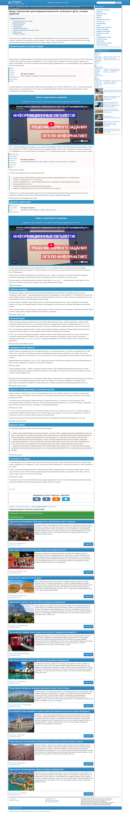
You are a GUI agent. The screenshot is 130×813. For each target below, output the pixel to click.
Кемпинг (99, 15)
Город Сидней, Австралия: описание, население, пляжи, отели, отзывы (39, 688)
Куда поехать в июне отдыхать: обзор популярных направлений (36, 769)
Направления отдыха (14, 545)
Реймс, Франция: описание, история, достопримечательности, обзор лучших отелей (48, 76)
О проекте (57, 3)
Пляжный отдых (101, 39)
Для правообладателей (52, 802)
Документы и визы (102, 33)
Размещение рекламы (52, 800)
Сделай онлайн (101, 14)
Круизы (98, 17)
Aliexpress (99, 12)
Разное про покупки (103, 10)
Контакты (65, 3)
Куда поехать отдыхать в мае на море (25, 578)
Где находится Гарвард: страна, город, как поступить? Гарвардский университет (43, 632)
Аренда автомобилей (103, 31)
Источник (12, 489)
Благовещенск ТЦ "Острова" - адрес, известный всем (38, 210)
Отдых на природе (102, 29)
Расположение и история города (23, 21)
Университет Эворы (19, 34)
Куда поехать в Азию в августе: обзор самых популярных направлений (39, 660)
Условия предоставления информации (21, 811)
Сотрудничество (50, 799)
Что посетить (100, 21)
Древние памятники (19, 23)
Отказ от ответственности (42, 811)
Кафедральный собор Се (20, 28)
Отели (98, 25)
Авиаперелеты (101, 23)
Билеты (98, 35)
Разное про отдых (102, 45)
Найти (119, 2)
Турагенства (100, 41)
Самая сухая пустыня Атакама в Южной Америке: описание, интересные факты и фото (46, 741)
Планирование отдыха (103, 37)
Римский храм (17, 26)
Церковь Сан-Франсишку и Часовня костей (26, 30)
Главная (50, 3)
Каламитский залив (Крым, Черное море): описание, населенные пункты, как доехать (48, 161)
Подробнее (88, 544)
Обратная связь (14, 800)
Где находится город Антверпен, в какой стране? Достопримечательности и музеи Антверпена (49, 711)
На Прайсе (16, 2)
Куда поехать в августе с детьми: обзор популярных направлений (37, 602)
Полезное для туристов (104, 27)
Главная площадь (18, 25)
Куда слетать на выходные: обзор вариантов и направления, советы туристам (42, 522)
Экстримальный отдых (104, 43)
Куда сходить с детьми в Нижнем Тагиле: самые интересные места (37, 550)
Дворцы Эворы (17, 32)
